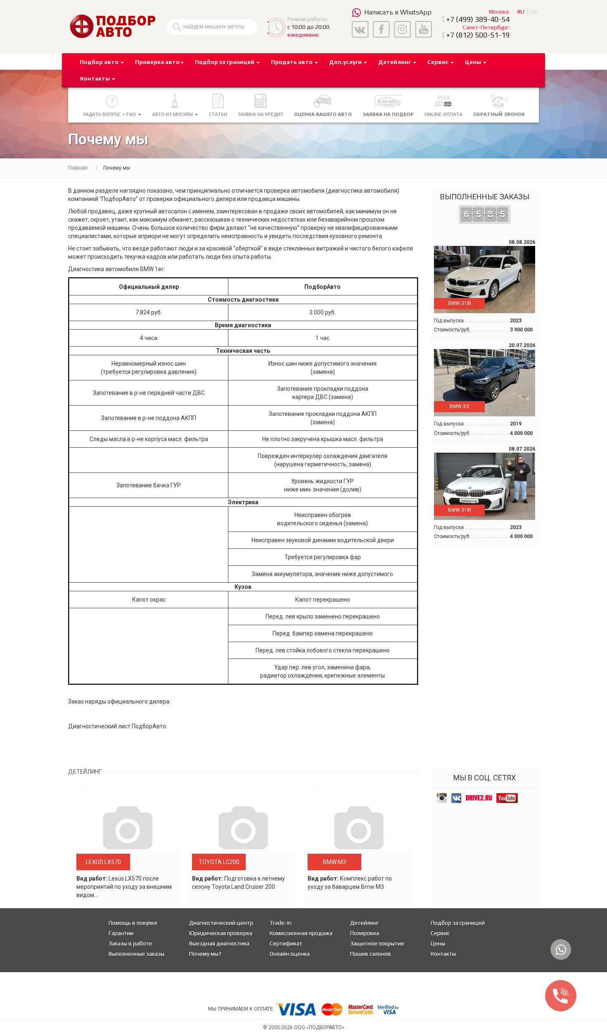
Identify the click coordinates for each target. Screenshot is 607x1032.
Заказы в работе (130, 943)
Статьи (218, 114)
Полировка (364, 933)
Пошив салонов (370, 953)
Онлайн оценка (290, 953)
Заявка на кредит (260, 114)
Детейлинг (364, 922)
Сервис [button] (438, 62)
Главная (78, 168)
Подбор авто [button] (100, 62)
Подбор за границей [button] (225, 62)
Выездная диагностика (219, 943)
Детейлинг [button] (395, 62)
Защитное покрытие (377, 943)
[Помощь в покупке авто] (112, 26)
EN (533, 11)
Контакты (443, 953)
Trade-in (281, 922)
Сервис (440, 933)
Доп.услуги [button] (346, 62)
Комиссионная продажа (301, 933)
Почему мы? (205, 953)
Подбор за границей (458, 922)
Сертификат (286, 943)
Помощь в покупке (133, 922)
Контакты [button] (95, 78)
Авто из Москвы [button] (173, 114)
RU (520, 11)
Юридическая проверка (220, 933)
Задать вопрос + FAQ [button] (110, 114)
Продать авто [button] (292, 62)
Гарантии (121, 933)
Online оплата (443, 114)
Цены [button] (473, 62)
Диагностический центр (221, 922)
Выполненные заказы (484, 206)
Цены (438, 943)
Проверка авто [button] (157, 62)
